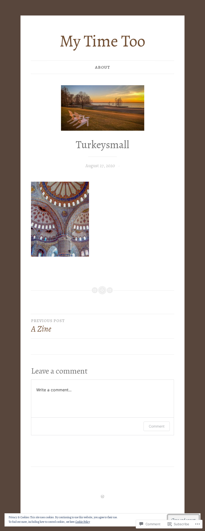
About (102, 67)
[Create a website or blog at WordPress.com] (102, 497)
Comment (156, 426)
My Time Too (102, 41)
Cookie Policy (82, 522)
